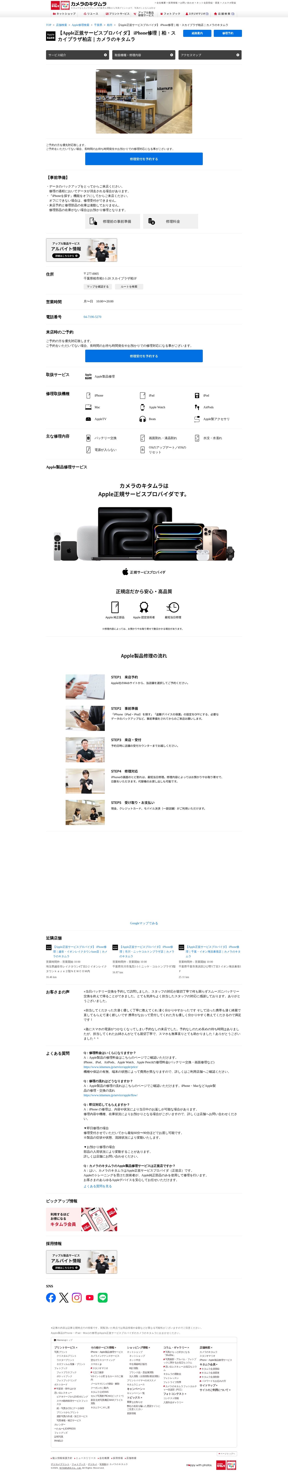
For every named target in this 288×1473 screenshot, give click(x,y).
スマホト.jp (96, 1364)
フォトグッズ (61, 1432)
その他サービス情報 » (103, 1347)
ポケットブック (64, 1376)
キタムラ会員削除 (210, 1377)
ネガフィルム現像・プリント (71, 1364)
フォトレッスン (171, 1378)
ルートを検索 (129, 286)
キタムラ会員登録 (210, 1368)
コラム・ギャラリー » (176, 1347)
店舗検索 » (206, 1347)
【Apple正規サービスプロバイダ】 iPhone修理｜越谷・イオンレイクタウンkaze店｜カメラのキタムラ (80, 951)
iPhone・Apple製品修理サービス (107, 1352)
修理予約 (227, 33)
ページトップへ (227, 1454)
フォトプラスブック (67, 1372)
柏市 (109, 25)
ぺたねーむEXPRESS (64, 1428)
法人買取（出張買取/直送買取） (145, 1376)
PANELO (58, 1440)
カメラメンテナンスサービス (105, 1356)
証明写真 (58, 1436)
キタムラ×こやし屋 (100, 1407)
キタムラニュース (136, 1384)
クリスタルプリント (67, 1356)
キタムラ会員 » (208, 1364)
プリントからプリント (68, 1412)
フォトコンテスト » (174, 1393)
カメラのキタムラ (208, 1352)
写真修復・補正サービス (69, 1420)
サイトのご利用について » (215, 1389)
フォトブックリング (67, 1380)
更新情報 (131, 1413)
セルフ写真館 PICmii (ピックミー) (107, 1396)
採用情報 (173, 2)
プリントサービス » (65, 1347)
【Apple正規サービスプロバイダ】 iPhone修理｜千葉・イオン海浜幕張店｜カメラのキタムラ (213, 951)
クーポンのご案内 (99, 1388)
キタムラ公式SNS (100, 1392)
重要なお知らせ (134, 1402)
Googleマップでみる (144, 923)
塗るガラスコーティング (103, 1360)
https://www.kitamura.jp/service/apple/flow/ (111, 1095)
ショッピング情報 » (138, 1347)
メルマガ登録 (229, 2)
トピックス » (134, 1397)
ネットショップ (134, 1352)
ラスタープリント (65, 1360)
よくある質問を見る (98, 1186)
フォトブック (61, 1368)
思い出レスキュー (63, 1392)
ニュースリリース (86, 1458)
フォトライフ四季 (172, 1382)
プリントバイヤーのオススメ (141, 1380)
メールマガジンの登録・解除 (105, 1383)
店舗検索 (61, 25)
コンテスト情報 (171, 1398)
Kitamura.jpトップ (64, 1340)
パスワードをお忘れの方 (214, 1381)
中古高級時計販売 (138, 1364)
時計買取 (133, 1368)
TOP (48, 25)
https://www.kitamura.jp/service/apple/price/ (111, 1067)
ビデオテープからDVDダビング (72, 1396)
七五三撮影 (98, 1372)
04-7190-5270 (92, 316)
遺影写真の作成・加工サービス (72, 1416)
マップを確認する (98, 286)
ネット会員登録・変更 (208, 2)
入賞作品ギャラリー (173, 1402)
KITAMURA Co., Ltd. (71, 1468)
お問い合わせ (187, 2)
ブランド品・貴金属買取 (141, 1372)
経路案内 (197, 33)
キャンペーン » (136, 1388)
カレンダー (59, 1424)
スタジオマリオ (100, 1368)
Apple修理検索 (80, 25)
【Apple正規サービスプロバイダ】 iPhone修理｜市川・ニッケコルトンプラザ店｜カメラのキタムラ (147, 951)
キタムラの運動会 (172, 1374)
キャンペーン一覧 (136, 1393)
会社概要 (161, 2)
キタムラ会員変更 (210, 1372)
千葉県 (98, 25)
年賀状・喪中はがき (66, 1388)
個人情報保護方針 (62, 1458)
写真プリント (61, 1352)
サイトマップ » (208, 1385)
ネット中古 (134, 1360)
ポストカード (61, 1384)
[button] (144, 101)
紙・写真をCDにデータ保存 (70, 1408)
